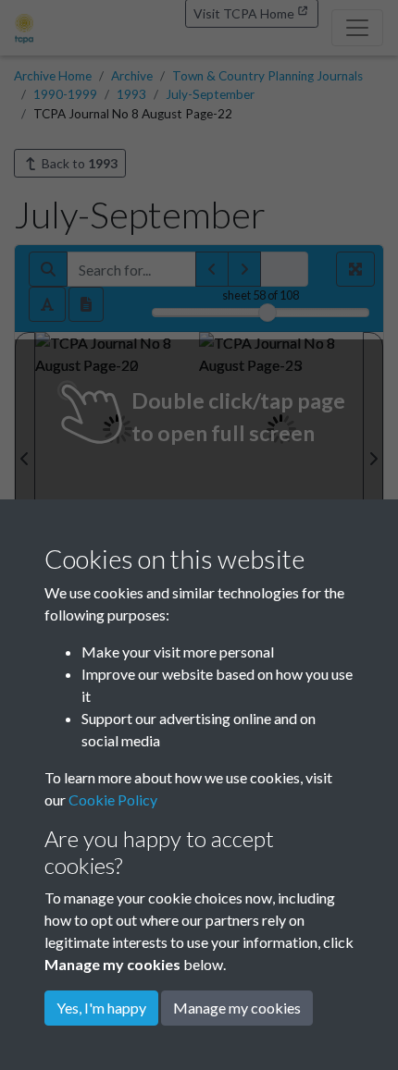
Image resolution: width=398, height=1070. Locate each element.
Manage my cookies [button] (237, 1007)
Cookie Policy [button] (112, 799)
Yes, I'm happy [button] (101, 1007)
